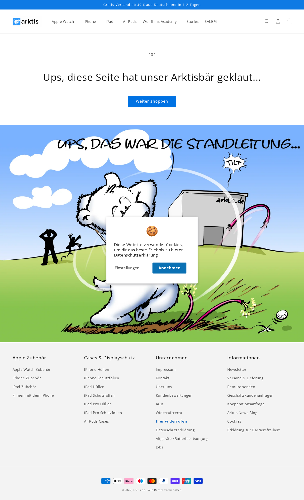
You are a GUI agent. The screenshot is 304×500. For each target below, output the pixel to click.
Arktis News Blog (242, 412)
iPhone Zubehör (27, 378)
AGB (159, 403)
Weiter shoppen (152, 101)
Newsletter (236, 369)
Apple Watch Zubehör (32, 369)
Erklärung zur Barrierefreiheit (253, 430)
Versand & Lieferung (245, 378)
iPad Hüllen (94, 386)
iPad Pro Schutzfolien (103, 412)
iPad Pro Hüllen (98, 403)
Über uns (164, 386)
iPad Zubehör (25, 386)
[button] (267, 21)
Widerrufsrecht (169, 412)
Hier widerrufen (171, 421)
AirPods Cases (96, 421)
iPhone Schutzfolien (101, 378)
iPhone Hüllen (96, 369)
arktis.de (139, 490)
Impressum (166, 369)
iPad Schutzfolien (99, 395)
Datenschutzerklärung (136, 255)
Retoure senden (241, 386)
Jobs (159, 447)
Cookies (234, 421)
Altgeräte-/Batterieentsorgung (182, 438)
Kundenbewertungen (174, 395)
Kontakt (162, 378)
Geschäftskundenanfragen (250, 395)
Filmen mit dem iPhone (33, 395)
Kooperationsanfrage (245, 403)
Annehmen (169, 268)
